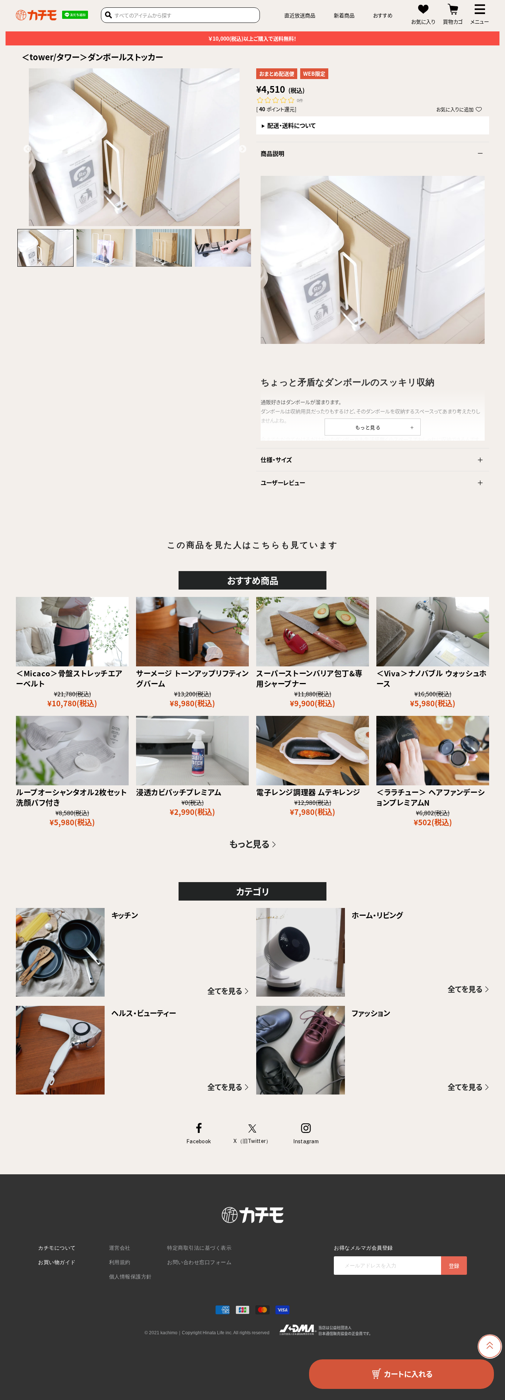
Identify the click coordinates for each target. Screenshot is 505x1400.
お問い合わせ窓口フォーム (199, 1262)
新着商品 (344, 15)
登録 (454, 1265)
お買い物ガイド (57, 1262)
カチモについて (57, 1248)
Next (241, 148)
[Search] (108, 15)
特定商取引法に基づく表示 (199, 1248)
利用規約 (120, 1262)
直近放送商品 (299, 15)
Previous (26, 148)
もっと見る (368, 427)
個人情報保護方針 (130, 1277)
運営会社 (120, 1248)
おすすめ (383, 15)
